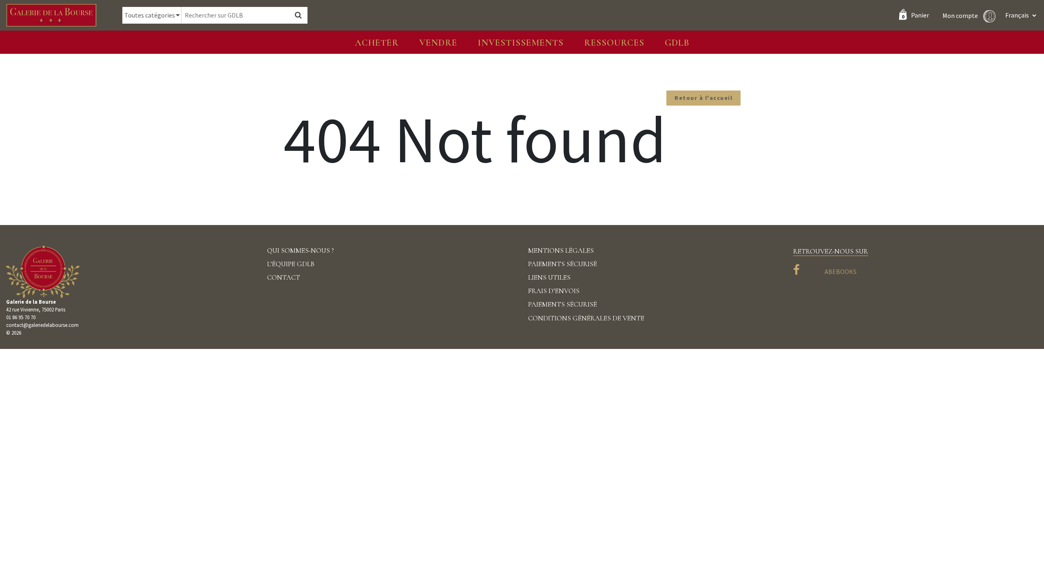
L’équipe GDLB (290, 264)
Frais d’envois (554, 291)
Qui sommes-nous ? (300, 250)
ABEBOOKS (840, 271)
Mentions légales (561, 250)
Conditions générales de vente (586, 318)
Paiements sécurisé (562, 264)
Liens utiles (549, 277)
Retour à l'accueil (703, 98)
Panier (915, 15)
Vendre (438, 42)
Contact (283, 277)
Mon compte (960, 15)
